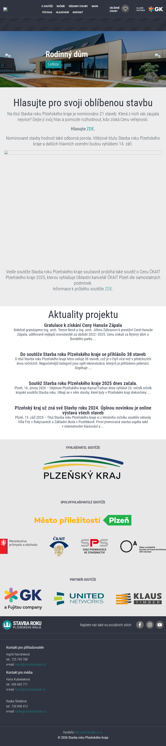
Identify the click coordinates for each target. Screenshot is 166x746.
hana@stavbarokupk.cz (30, 689)
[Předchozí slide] (8, 56)
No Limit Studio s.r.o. (89, 732)
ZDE (90, 128)
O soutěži (47, 6)
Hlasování (62, 12)
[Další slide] (158, 56)
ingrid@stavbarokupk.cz (30, 664)
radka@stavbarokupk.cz (30, 711)
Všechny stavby (78, 6)
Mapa (95, 6)
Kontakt (78, 12)
